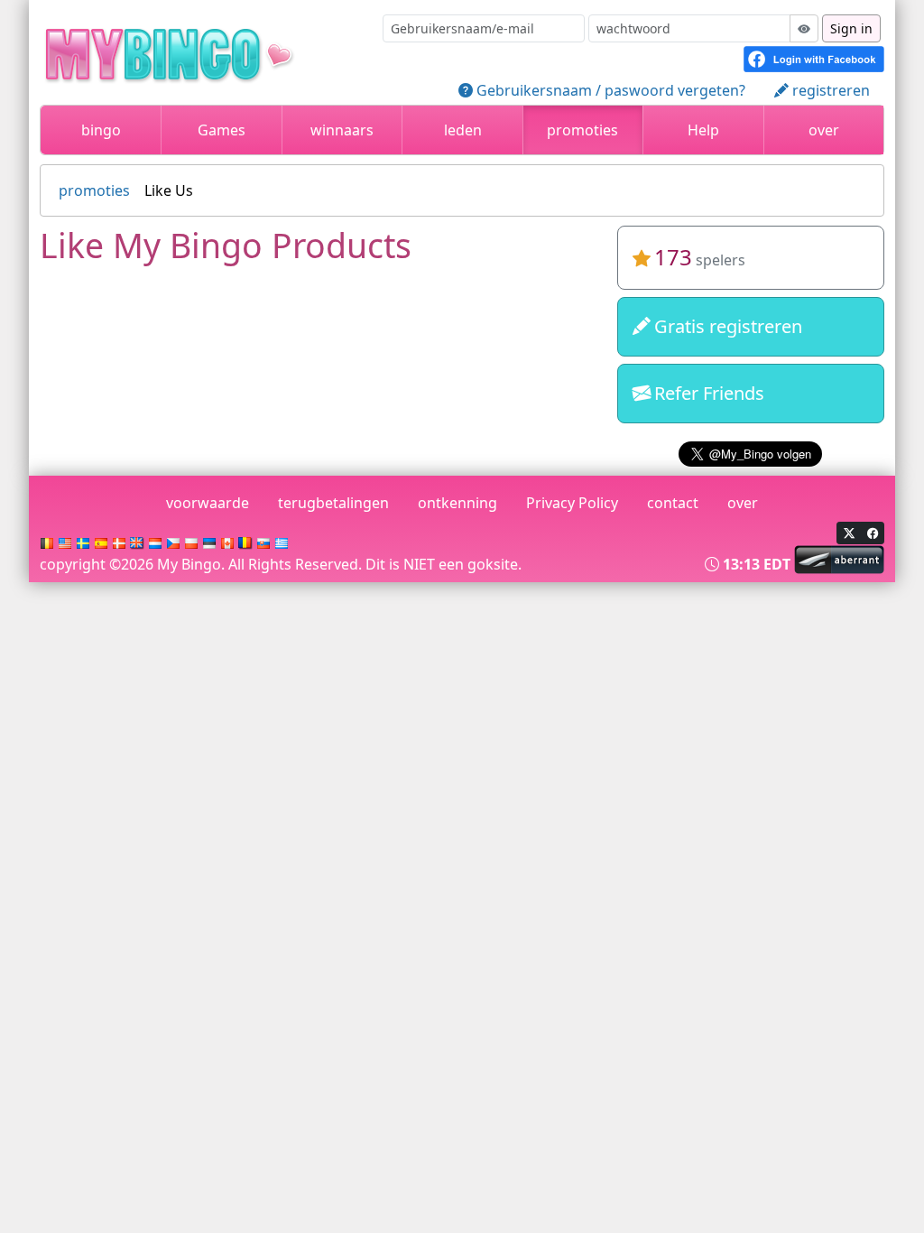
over (823, 130)
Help (703, 130)
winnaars (342, 130)
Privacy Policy (572, 503)
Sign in (851, 28)
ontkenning (457, 503)
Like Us (168, 190)
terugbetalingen (333, 503)
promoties (582, 130)
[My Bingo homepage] (198, 51)
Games (221, 130)
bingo (101, 130)
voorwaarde (207, 503)
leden (463, 130)
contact (672, 503)
